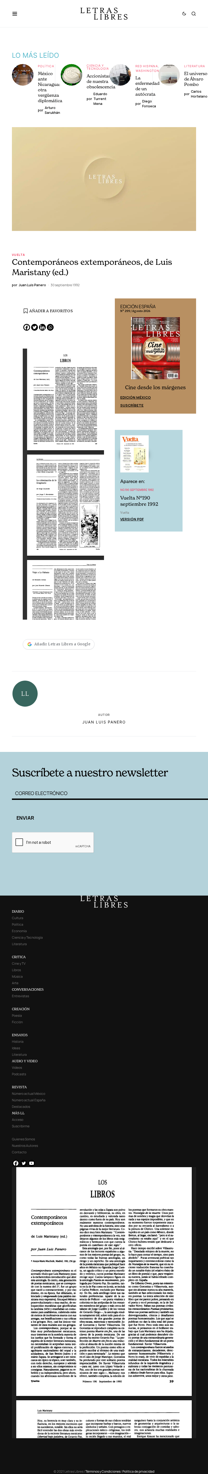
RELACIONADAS (53, 743)
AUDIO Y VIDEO (25, 1061)
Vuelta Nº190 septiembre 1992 (139, 501)
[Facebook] (26, 327)
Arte (15, 983)
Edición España (135, 396)
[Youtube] (31, 1163)
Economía (19, 931)
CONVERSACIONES (28, 989)
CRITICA (19, 957)
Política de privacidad (138, 1471)
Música (17, 976)
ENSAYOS (20, 1035)
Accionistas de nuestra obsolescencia (101, 81)
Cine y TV (18, 963)
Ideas (16, 1048)
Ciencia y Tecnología (98, 66)
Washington (147, 71)
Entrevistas (20, 996)
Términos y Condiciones (103, 1471)
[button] (17, 13)
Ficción (17, 1022)
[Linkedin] (42, 327)
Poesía (17, 1015)
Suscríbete (132, 404)
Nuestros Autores (25, 1145)
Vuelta (18, 255)
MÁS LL (18, 1113)
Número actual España (29, 1100)
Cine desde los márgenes (155, 387)
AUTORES (144, 743)
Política (46, 66)
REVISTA (19, 1087)
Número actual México (28, 1093)
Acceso (17, 1119)
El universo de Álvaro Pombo (195, 79)
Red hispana (146, 66)
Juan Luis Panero (104, 722)
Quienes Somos (23, 1139)
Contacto (19, 1152)
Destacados (21, 1106)
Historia (18, 1041)
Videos (17, 1067)
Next (189, 356)
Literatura (194, 66)
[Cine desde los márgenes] (155, 349)
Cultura (17, 918)
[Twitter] (34, 327)
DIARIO (18, 911)
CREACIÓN (21, 1009)
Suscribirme (21, 1126)
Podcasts (19, 1074)
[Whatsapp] (50, 327)
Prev (122, 356)
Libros (16, 970)
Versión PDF (132, 518)
